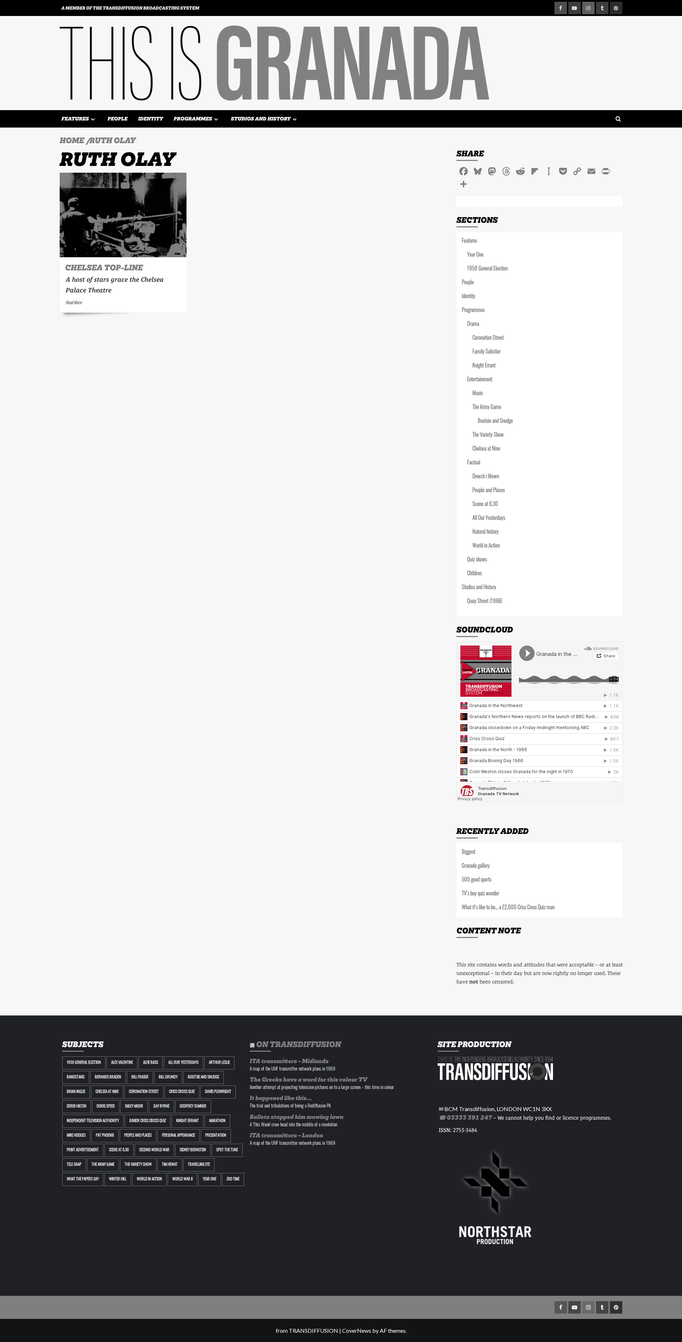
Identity (150, 118)
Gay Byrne (161, 1107)
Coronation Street (488, 338)
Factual (473, 463)
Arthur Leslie (219, 1063)
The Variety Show (488, 435)
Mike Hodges (76, 1136)
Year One (475, 255)
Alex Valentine (122, 1063)
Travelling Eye (199, 1165)
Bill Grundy (168, 1077)
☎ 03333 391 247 (465, 1117)
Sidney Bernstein (193, 1150)
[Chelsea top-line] (123, 215)
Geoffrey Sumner (193, 1107)
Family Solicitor (486, 352)
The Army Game (486, 407)
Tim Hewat (170, 1165)
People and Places (488, 491)
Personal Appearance (178, 1136)
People (118, 118)
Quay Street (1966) (484, 601)
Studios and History (261, 118)
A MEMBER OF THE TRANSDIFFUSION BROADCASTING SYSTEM (130, 8)
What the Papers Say (83, 1179)
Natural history (485, 532)
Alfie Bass (150, 1063)
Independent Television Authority (93, 1121)
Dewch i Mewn (485, 477)
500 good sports (476, 880)
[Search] (618, 119)
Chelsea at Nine (486, 449)
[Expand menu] (93, 119)
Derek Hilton (76, 1107)
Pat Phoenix (105, 1136)
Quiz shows (477, 560)
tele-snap (74, 1165)
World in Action (486, 546)
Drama (473, 324)
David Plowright (218, 1092)
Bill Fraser (139, 1077)
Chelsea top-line (104, 268)
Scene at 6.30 (485, 504)
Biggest (468, 852)
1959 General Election (487, 269)
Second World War (154, 1150)
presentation (215, 1136)
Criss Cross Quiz (182, 1092)
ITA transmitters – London (286, 1135)
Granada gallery (476, 866)
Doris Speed (106, 1107)
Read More (74, 303)
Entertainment (479, 380)
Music (477, 394)
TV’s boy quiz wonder (480, 894)
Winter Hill (117, 1179)
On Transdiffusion (298, 1044)
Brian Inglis (76, 1092)
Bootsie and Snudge (495, 421)
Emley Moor (134, 1107)
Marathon (217, 1121)
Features (75, 118)
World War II (182, 1179)
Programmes (193, 118)
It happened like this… (281, 1098)
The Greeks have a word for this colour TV (308, 1079)
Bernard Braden (108, 1077)
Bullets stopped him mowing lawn (296, 1117)
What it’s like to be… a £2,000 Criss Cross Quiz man (508, 908)
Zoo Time (233, 1179)
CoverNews (356, 1330)
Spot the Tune (227, 1150)
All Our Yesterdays (488, 518)
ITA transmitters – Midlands (289, 1061)
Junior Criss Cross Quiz (147, 1121)
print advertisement (83, 1150)
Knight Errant (484, 366)
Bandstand (76, 1077)
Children (474, 574)
